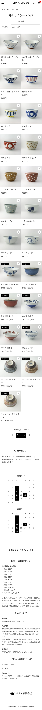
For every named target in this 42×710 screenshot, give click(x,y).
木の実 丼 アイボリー (30, 158)
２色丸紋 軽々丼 (28, 221)
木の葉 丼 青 (27, 126)
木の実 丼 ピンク (28, 190)
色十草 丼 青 (27, 92)
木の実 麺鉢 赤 (6, 348)
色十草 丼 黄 (6, 126)
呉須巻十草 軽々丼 (29, 284)
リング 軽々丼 (27, 253)
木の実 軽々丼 (6, 253)
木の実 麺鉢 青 (27, 316)
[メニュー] (2, 3)
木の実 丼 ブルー (7, 221)
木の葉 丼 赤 (6, 158)
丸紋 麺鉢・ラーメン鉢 (10, 284)
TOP (3, 9)
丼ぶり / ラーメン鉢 (12, 9)
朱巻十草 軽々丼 (7, 316)
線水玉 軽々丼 (27, 348)
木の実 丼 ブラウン (8, 190)
